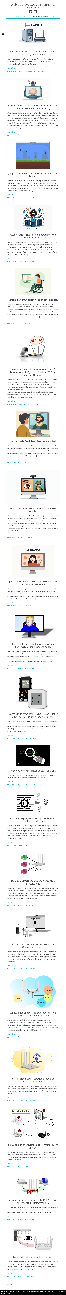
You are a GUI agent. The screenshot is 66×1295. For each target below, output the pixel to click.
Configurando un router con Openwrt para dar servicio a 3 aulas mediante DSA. (33, 1014)
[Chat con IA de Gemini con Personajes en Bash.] (33, 424)
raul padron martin (25, 197)
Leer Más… (11, 68)
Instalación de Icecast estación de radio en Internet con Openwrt (33, 1080)
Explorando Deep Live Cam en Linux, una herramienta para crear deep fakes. (33, 645)
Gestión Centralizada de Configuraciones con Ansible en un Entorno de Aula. (33, 236)
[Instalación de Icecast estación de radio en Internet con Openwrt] (33, 1059)
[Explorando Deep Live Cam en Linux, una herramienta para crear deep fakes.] (33, 626)
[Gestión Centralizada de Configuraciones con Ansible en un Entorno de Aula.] (33, 218)
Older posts (13, 1284)
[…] (32, 191)
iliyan (21, 324)
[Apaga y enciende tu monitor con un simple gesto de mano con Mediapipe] (33, 561)
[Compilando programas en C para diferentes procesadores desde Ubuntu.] (33, 803)
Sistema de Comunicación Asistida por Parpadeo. (33, 299)
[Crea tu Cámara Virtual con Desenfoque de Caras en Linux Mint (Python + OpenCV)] (33, 90)
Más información (60, 1291)
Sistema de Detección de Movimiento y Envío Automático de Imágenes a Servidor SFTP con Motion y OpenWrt (33, 372)
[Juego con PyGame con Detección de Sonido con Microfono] (33, 156)
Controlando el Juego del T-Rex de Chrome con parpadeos (33, 510)
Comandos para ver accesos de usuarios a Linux (33, 770)
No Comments (40, 71)
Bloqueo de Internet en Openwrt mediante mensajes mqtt (33, 882)
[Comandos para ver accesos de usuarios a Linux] (33, 756)
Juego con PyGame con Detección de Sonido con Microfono (33, 175)
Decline (8, 1293)
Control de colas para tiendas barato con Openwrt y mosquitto (33, 946)
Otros (54, 16)
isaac (21, 261)
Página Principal (16, 16)
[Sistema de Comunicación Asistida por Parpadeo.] (33, 282)
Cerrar (3, 1293)
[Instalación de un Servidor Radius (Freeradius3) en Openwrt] (33, 1124)
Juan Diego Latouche (26, 71)
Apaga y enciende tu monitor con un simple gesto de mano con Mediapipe (33, 583)
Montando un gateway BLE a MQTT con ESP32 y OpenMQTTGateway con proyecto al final (33, 715)
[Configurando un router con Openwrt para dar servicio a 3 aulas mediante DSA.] (33, 992)
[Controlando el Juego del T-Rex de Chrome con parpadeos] (33, 487)
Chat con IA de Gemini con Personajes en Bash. (33, 441)
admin (21, 135)
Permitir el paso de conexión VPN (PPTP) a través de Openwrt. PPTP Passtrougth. (33, 1201)
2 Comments (31, 968)
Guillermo (22, 404)
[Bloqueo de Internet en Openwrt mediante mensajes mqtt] (33, 864)
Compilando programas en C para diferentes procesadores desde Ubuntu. (33, 820)
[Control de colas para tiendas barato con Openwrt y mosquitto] (33, 926)
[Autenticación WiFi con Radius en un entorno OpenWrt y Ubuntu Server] (33, 34)
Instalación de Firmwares (31, 16)
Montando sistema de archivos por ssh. (33, 1257)
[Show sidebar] (3, 33)
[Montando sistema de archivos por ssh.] (33, 1240)
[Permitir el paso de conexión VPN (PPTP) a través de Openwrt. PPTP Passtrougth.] (33, 1185)
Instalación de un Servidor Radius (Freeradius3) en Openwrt (33, 1146)
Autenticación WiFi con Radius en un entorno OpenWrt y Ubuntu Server (33, 53)
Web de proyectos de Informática (33, 4)
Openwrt (46, 16)
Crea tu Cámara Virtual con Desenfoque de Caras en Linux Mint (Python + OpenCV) (33, 107)
